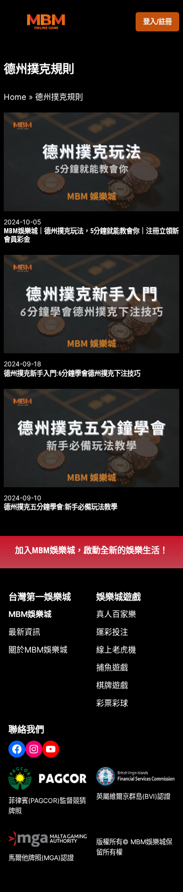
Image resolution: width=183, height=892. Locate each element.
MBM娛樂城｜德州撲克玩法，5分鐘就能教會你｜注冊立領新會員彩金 (91, 235)
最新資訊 (24, 632)
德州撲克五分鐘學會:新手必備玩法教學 (60, 507)
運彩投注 (112, 632)
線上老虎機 (116, 649)
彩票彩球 (112, 703)
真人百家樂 (116, 614)
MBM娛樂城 (30, 614)
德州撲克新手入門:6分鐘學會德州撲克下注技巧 (72, 374)
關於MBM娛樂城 (38, 649)
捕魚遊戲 (112, 667)
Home (15, 97)
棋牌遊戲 (112, 685)
